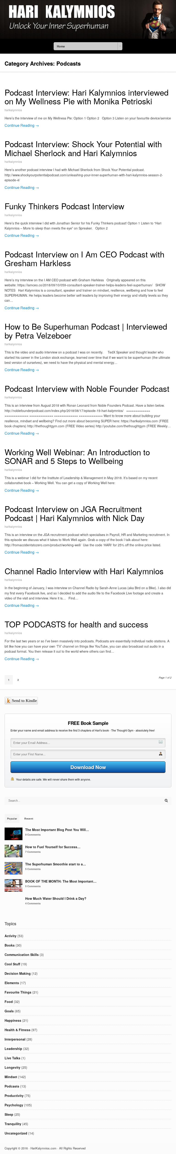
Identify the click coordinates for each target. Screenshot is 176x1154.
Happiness (13, 1020)
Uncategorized (16, 1133)
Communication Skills (22, 954)
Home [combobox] (61, 46)
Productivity (14, 1095)
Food (9, 1001)
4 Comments (33, 903)
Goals (9, 1011)
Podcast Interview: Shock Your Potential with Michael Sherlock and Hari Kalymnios (83, 148)
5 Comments (33, 869)
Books (10, 945)
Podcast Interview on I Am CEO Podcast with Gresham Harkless (84, 258)
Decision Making (18, 973)
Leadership (13, 1048)
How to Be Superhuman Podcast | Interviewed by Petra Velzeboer (86, 330)
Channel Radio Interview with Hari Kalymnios (84, 571)
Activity (10, 935)
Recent (28, 818)
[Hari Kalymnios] (88, 37)
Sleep (9, 1114)
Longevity (12, 1067)
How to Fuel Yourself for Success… (52, 847)
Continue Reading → (22, 125)
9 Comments (33, 834)
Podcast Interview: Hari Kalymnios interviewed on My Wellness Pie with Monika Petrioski (86, 96)
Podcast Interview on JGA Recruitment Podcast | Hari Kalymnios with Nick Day (75, 513)
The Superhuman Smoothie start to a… (55, 864)
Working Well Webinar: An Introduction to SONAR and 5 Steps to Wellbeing (77, 456)
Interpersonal (15, 1039)
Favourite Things (18, 992)
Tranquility (13, 1123)
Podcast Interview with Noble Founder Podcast (87, 388)
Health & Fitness (17, 1029)
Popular (12, 818)
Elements (12, 982)
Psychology (14, 1105)
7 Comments (33, 851)
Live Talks (12, 1058)
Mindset (11, 1076)
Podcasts (12, 1086)
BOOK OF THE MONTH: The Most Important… (60, 881)
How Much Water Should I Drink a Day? (55, 898)
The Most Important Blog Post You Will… (57, 829)
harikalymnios (13, 110)
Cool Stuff (12, 964)
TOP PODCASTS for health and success (76, 624)
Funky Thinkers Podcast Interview (64, 206)
